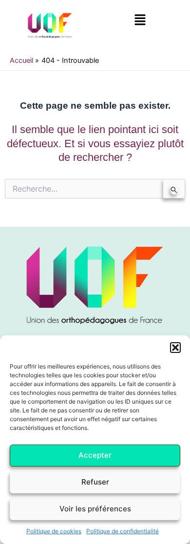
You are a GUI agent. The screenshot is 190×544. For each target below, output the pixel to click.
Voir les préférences (95, 508)
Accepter (95, 455)
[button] (175, 347)
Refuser (95, 481)
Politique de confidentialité (122, 531)
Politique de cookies (53, 531)
